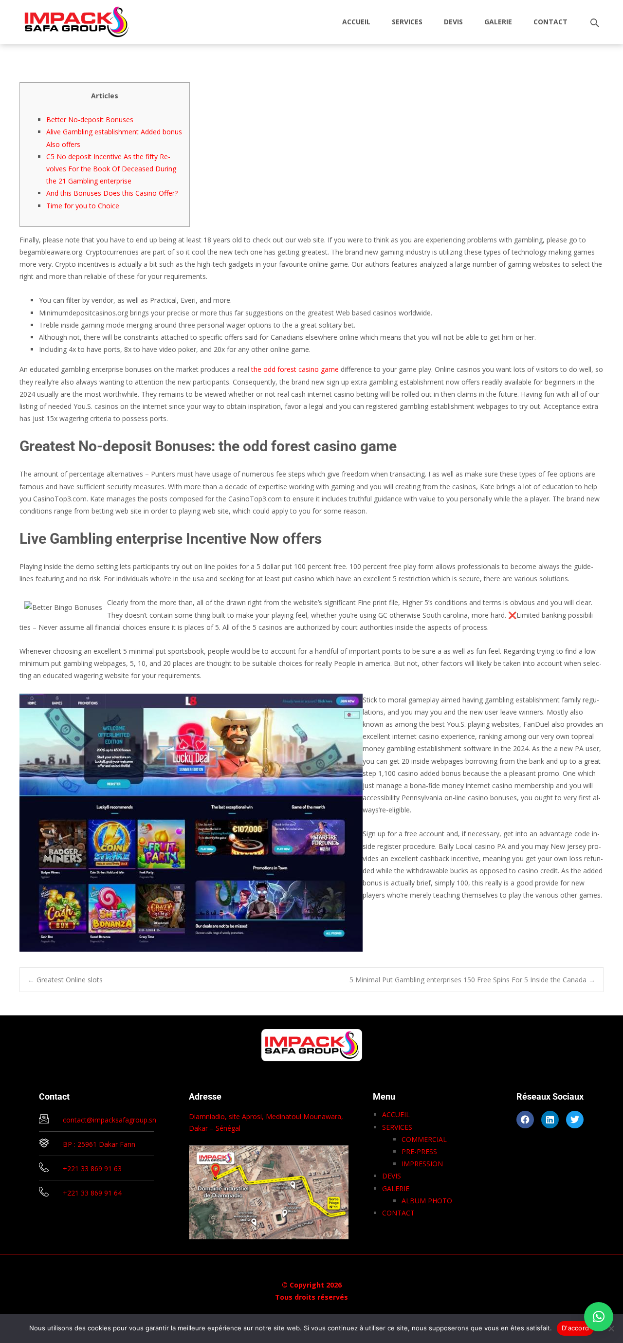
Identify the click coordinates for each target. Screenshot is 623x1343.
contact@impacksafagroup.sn (109, 1119)
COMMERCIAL (424, 1139)
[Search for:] (595, 23)
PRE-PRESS (419, 1151)
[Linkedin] (550, 1119)
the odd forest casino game (295, 369)
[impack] (69, 19)
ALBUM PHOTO (427, 1200)
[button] (598, 1316)
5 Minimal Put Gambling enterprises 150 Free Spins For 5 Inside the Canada (472, 979)
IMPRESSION (422, 1163)
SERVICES (407, 21)
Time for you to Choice (82, 205)
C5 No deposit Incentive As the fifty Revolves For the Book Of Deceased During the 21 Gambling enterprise (111, 168)
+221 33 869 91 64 (92, 1192)
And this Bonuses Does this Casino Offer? (112, 193)
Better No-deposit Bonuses (89, 119)
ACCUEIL (356, 21)
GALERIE (498, 21)
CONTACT (550, 21)
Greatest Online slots (65, 979)
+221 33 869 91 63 (92, 1168)
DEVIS (453, 21)
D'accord (575, 1328)
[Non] (611, 1328)
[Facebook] (525, 1119)
